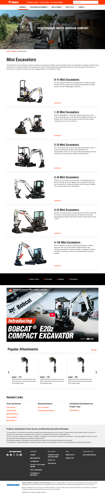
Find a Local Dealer (43, 407)
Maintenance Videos (12, 414)
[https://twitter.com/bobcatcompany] (14, 455)
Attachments (73, 279)
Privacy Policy (70, 455)
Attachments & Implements (35, 474)
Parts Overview (11, 407)
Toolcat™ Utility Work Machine (37, 465)
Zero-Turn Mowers (36, 470)
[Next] (96, 372)
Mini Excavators (35, 458)
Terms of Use (70, 458)
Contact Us (51, 460)
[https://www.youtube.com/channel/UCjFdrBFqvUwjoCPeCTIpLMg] (11, 455)
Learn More (57, 103)
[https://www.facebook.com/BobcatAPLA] (8, 455)
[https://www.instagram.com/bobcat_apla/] (17, 455)
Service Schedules (12, 417)
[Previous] (9, 372)
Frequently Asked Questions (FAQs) (53, 456)
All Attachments (74, 410)
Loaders (32, 455)
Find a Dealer (45, 2)
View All (93, 350)
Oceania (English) (57, 2)
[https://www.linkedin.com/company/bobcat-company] (21, 455)
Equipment (14, 51)
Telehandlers (34, 461)
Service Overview (11, 410)
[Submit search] (97, 2)
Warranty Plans (11, 420)
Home (8, 51)
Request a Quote (33, 2)
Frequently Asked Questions (46, 410)
